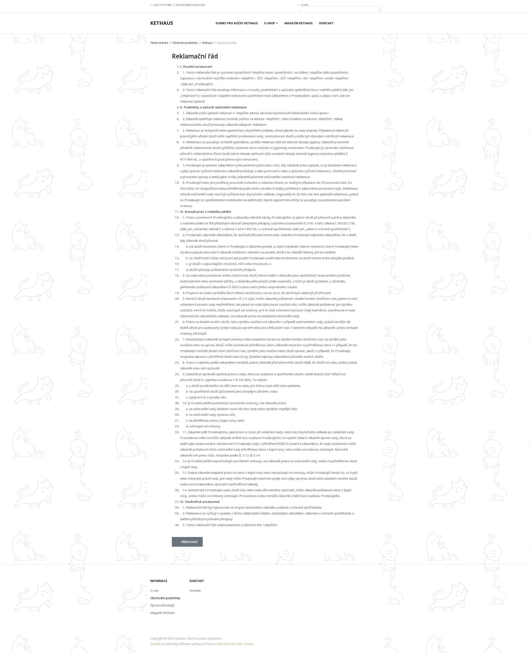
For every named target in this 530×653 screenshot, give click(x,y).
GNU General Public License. (235, 644)
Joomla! (155, 644)
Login (304, 4)
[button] (271, 23)
